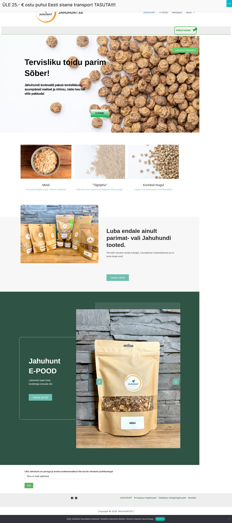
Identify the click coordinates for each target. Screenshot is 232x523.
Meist (189, 12)
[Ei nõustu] (228, 519)
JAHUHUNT (149, 12)
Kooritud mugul (153, 185)
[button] (99, 382)
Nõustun (160, 519)
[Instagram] (76, 498)
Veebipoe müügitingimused (172, 497)
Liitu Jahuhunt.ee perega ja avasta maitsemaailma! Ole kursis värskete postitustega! (69, 471)
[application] (193, 12)
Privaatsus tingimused (145, 497)
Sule (229, 3)
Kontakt (192, 497)
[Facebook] (72, 498)
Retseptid (177, 12)
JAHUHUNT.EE (70, 12)
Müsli (46, 185)
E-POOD (164, 12)
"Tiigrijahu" (99, 185)
